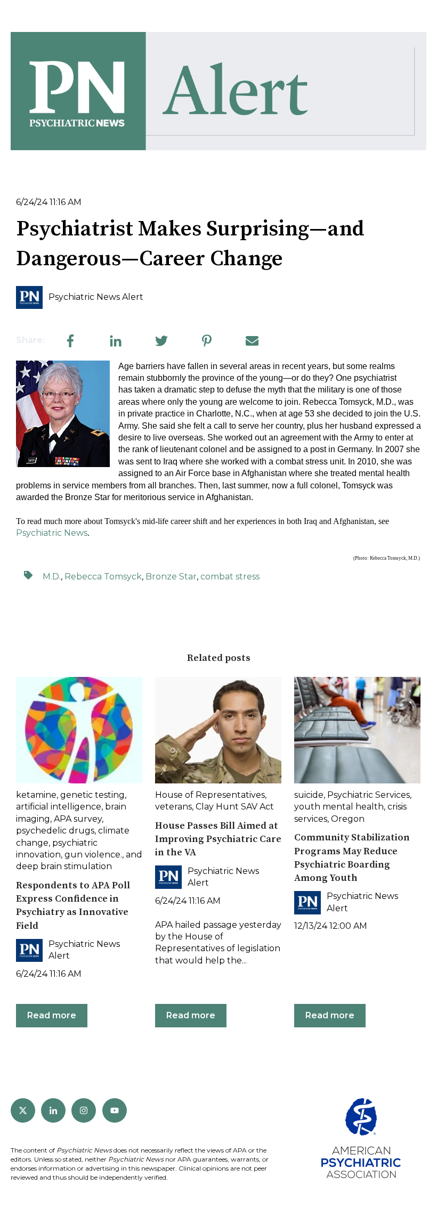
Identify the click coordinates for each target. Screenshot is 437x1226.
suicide (308, 795)
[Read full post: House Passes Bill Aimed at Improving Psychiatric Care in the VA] (218, 730)
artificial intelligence (58, 807)
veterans (173, 807)
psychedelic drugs (55, 830)
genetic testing (92, 795)
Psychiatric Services (368, 795)
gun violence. (93, 854)
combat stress (230, 576)
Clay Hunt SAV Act (235, 807)
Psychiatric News (51, 533)
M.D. (52, 576)
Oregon (348, 819)
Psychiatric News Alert (95, 297)
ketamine (36, 795)
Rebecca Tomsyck (103, 576)
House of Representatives (210, 795)
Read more (51, 1015)
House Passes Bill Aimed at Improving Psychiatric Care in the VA (218, 839)
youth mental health (339, 807)
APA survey (78, 819)
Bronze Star (171, 576)
